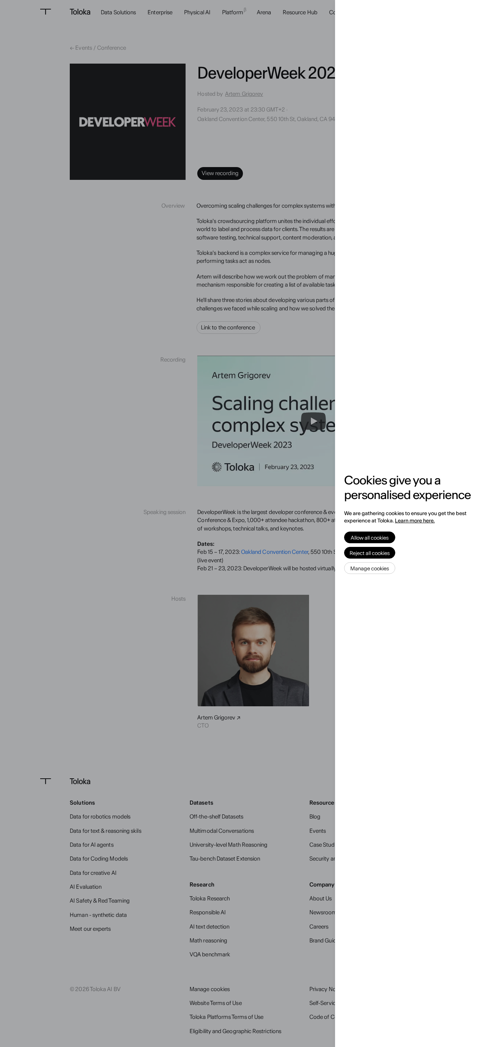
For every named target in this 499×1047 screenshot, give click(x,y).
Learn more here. (415, 520)
